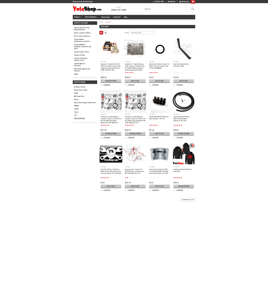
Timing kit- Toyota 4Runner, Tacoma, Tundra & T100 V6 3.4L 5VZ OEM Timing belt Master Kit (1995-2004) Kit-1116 (135, 120)
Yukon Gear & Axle (80, 90)
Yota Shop (108, 22)
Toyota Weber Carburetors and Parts (82, 40)
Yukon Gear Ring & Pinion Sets (85, 103)
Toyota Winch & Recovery (79, 65)
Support (77, 17)
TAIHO (76, 109)
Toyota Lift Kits (79, 55)
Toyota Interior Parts (81, 52)
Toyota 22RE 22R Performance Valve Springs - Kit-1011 (159, 118)
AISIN (76, 93)
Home (101, 22)
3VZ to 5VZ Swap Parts (82, 36)
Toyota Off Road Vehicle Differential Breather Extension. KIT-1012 (181, 119)
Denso (76, 99)
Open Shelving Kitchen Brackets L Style (181, 65)
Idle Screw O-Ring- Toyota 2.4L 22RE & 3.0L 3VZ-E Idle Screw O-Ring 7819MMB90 (159, 66)
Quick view (111, 58)
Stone (76, 112)
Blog (125, 17)
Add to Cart (135, 81)
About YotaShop (90, 17)
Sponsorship (105, 17)
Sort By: (127, 33)
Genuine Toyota (79, 87)
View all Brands (79, 118)
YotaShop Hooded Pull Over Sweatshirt (182, 170)
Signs (76, 74)
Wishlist (172, 1)
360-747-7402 (159, 1)
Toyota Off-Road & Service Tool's (80, 59)
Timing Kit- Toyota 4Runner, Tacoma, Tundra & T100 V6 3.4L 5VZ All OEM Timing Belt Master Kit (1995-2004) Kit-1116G (111, 121)
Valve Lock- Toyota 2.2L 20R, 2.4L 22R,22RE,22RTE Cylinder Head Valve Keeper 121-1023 (159, 171)
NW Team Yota (79, 96)
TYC (75, 115)
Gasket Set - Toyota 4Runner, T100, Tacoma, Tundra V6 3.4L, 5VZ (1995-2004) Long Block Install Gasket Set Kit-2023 (135, 67)
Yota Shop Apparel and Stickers (82, 70)
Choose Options (111, 81)
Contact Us (116, 17)
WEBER (76, 106)
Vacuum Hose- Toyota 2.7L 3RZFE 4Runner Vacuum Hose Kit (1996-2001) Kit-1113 (134, 171)
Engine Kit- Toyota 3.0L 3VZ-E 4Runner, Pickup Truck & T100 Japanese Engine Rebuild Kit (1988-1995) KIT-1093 (110, 67)
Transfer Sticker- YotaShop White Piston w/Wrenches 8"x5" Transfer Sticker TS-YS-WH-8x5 (111, 171)
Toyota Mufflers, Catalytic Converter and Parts (82, 47)
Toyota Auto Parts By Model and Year (81, 29)
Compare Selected (188, 199)
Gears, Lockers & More (82, 33)
